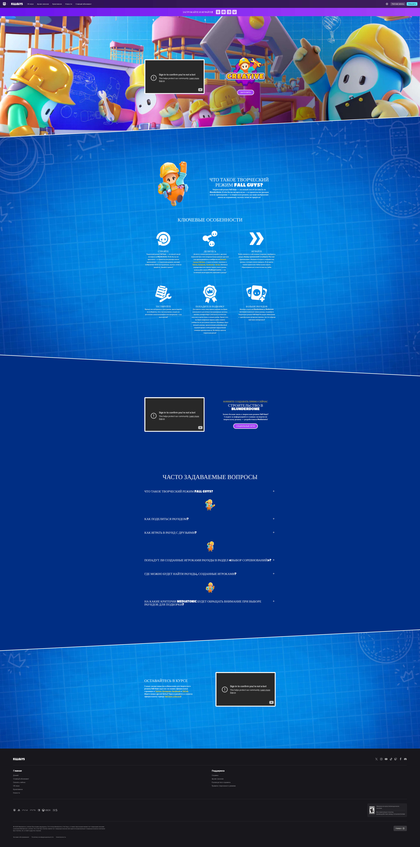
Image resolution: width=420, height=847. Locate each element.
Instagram (201, 265)
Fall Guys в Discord (173, 696)
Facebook (209, 265)
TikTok (217, 265)
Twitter (194, 265)
